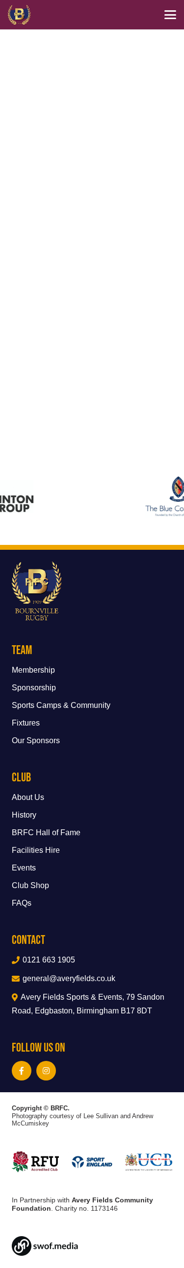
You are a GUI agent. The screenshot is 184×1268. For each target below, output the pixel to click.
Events (24, 868)
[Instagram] (46, 1070)
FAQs (21, 903)
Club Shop (30, 885)
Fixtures (26, 723)
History (24, 815)
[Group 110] (92, 1246)
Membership (33, 670)
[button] (170, 15)
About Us (28, 797)
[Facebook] (21, 1070)
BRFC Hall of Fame (46, 832)
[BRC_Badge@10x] (19, 14)
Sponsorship (34, 687)
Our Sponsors (36, 740)
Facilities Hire (36, 850)
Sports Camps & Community (61, 705)
